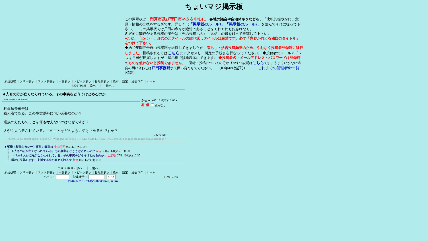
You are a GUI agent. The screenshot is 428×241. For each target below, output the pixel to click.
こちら (174, 53)
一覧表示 (64, 81)
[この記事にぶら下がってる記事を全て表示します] (9, 152)
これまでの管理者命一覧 (278, 68)
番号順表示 (102, 81)
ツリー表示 (27, 81)
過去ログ (137, 81)
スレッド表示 (46, 81)
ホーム (151, 81)
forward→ (25, 99)
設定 (125, 81)
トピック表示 (82, 81)
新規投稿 (10, 81)
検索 (116, 81)
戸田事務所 (161, 68)
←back (5, 99)
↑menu (12, 99)
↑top (18, 99)
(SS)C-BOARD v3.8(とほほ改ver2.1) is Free (93, 181)
